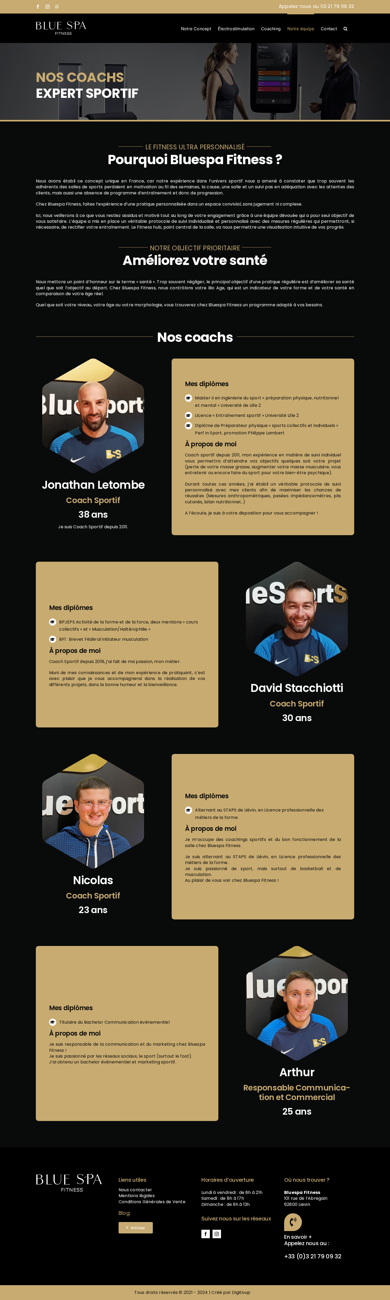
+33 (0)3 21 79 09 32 (312, 1256)
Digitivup (241, 1292)
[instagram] (217, 1234)
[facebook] (205, 1234)
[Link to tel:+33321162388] (293, 1222)
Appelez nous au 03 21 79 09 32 (316, 6)
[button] (346, 28)
